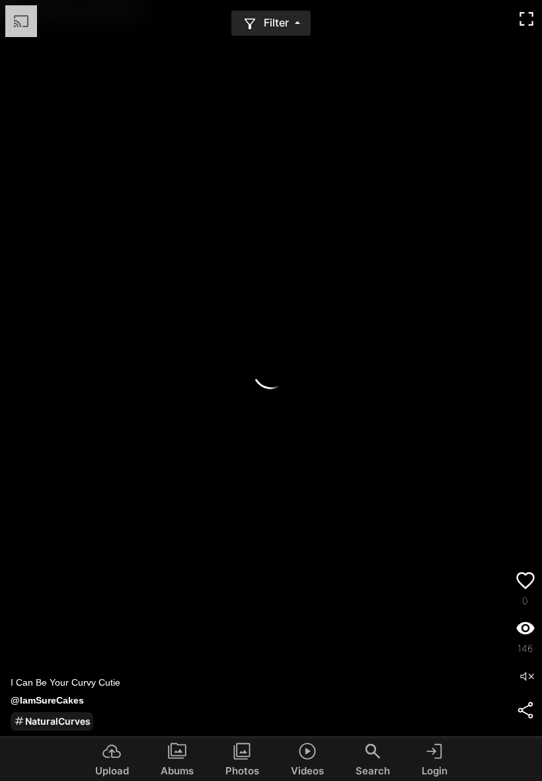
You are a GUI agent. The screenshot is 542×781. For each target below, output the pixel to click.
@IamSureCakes (47, 700)
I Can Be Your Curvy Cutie (65, 682)
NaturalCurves (58, 721)
